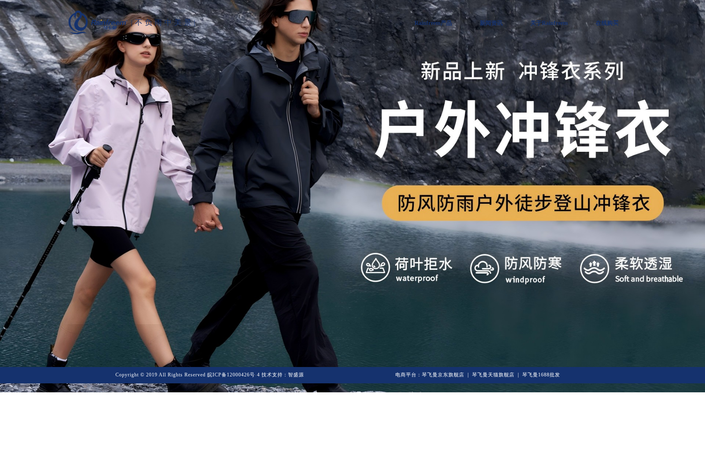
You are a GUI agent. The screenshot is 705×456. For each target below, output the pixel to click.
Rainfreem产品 (433, 23)
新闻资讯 (491, 23)
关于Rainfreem (549, 23)
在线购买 (607, 23)
